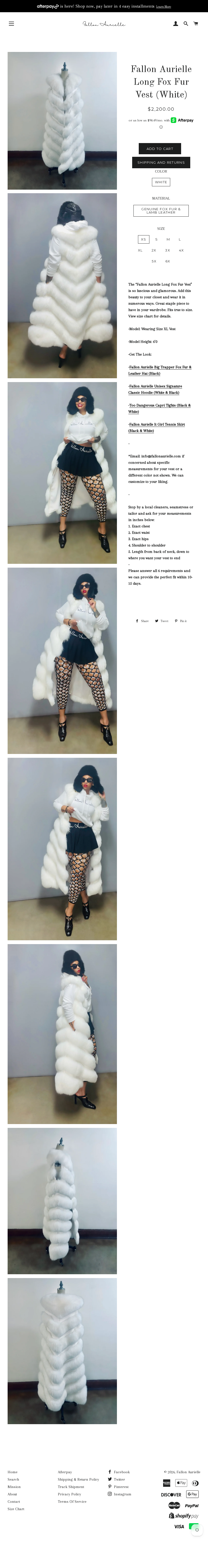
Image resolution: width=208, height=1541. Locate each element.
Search (13, 1479)
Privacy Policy (69, 1494)
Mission (14, 1486)
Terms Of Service (72, 1501)
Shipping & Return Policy (78, 1479)
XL (140, 250)
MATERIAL (161, 198)
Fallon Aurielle (188, 1472)
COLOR (161, 171)
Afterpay (65, 1472)
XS (143, 239)
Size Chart (16, 1509)
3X (167, 250)
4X (181, 250)
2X (154, 250)
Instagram (122, 1494)
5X (154, 261)
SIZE (161, 228)
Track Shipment (71, 1486)
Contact (14, 1501)
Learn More (163, 6)
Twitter (119, 1479)
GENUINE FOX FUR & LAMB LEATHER (161, 210)
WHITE (161, 182)
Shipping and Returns (161, 162)
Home (13, 1472)
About (12, 1494)
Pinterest (121, 1486)
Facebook (121, 1472)
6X (167, 261)
